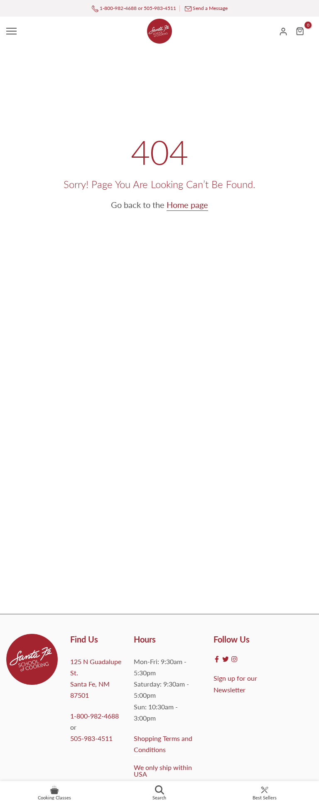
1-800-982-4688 (117, 8)
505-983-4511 (160, 8)
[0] (300, 31)
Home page (187, 205)
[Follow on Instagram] (234, 659)
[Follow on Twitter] (225, 659)
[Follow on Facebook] (216, 659)
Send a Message (210, 8)
